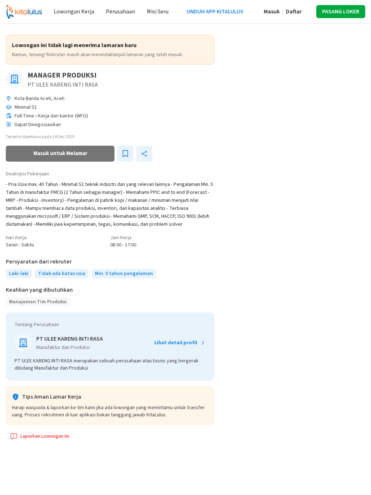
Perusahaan (120, 12)
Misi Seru (157, 12)
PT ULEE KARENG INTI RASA (63, 85)
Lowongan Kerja (74, 12)
